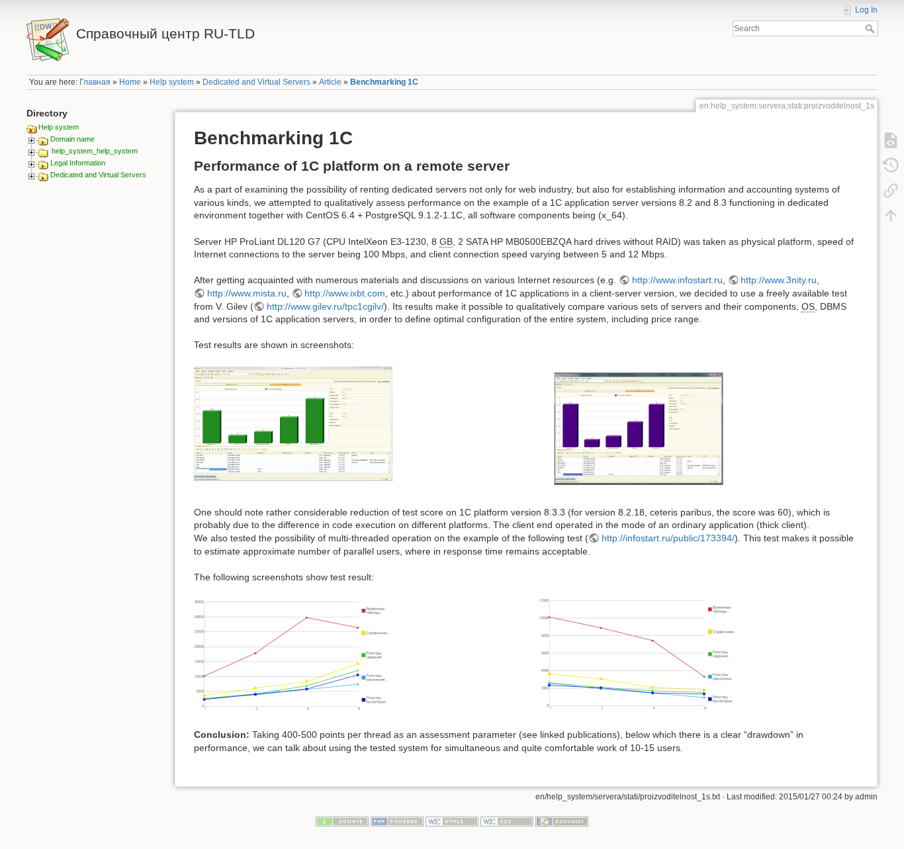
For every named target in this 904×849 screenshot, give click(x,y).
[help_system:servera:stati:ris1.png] (293, 423)
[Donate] (342, 821)
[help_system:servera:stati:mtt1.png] (293, 655)
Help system (172, 82)
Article (330, 82)
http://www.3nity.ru (779, 280)
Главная (95, 82)
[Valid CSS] (506, 821)
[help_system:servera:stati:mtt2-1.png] (638, 653)
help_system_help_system (95, 151)
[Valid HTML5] (452, 821)
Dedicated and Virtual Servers (256, 82)
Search (871, 28)
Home (130, 82)
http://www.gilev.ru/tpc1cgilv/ (325, 306)
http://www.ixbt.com (344, 293)
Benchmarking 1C (384, 82)
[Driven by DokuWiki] (561, 821)
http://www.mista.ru (247, 293)
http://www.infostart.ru (677, 280)
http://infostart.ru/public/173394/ (668, 538)
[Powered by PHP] (397, 821)
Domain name (72, 139)
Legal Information (77, 163)
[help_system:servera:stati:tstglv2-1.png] (638, 428)
